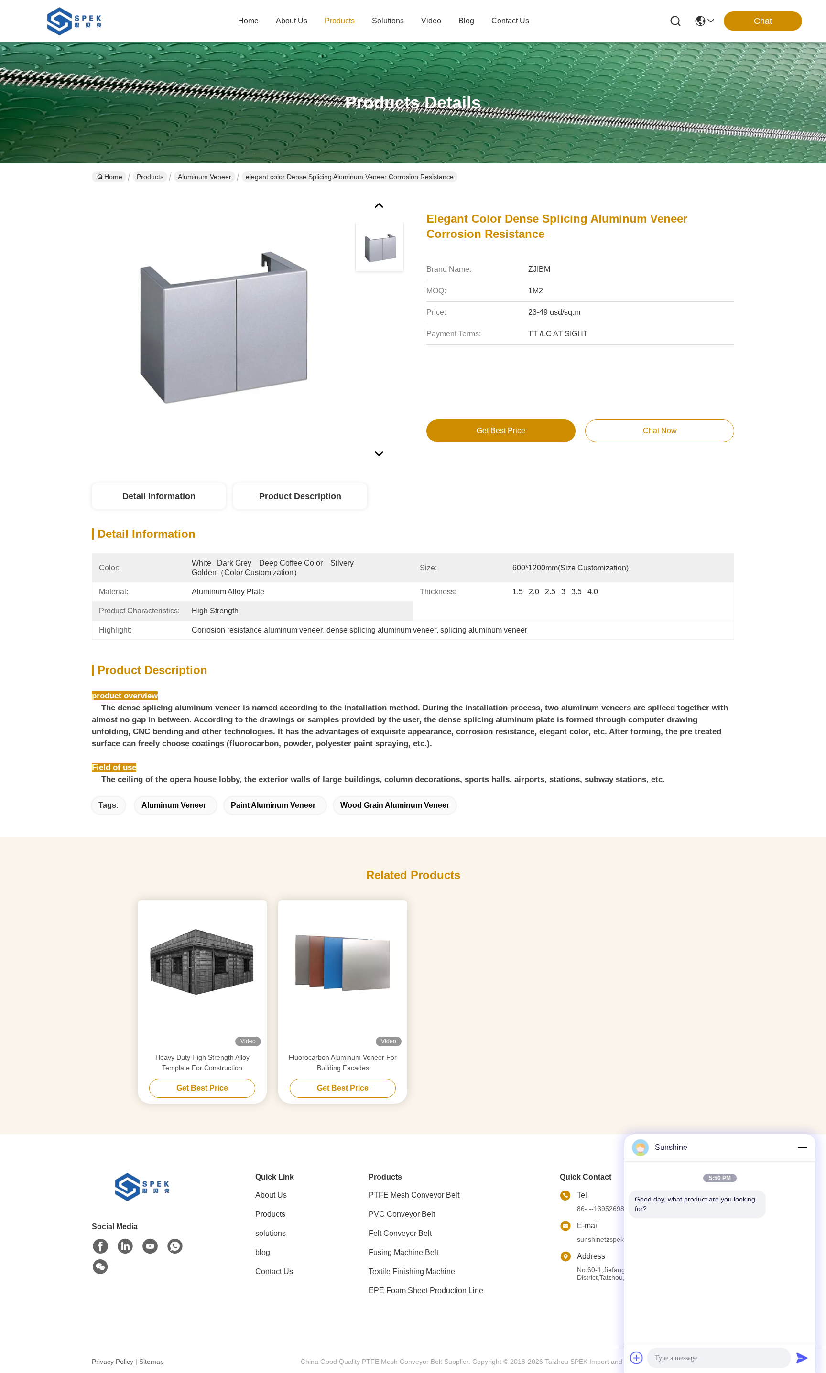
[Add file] (636, 1357)
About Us (271, 1195)
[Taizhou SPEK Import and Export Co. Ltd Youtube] (150, 1246)
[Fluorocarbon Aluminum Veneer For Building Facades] (343, 976)
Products (150, 177)
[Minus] (802, 1147)
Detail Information (159, 496)
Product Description (300, 496)
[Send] (802, 1357)
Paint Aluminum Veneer (273, 805)
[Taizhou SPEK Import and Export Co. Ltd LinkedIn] (125, 1246)
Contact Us (274, 1271)
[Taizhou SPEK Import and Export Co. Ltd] (76, 21)
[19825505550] (175, 1246)
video (431, 21)
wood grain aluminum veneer (394, 805)
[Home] (144, 1198)
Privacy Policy (112, 1361)
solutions (388, 21)
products (340, 21)
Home (248, 21)
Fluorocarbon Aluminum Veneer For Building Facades (343, 1062)
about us (291, 21)
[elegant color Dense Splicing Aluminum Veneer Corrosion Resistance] (219, 327)
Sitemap (151, 1361)
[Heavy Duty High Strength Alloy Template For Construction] (202, 976)
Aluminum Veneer (204, 177)
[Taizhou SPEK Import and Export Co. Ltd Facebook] (100, 1246)
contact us (510, 21)
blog (466, 21)
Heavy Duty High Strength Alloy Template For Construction (202, 1062)
